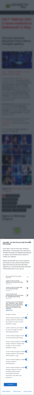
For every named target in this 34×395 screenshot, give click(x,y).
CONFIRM (10, 384)
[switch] (26, 281)
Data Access (17, 391)
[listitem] (17, 276)
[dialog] (17, 317)
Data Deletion (6, 391)
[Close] (30, 242)
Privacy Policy (28, 391)
